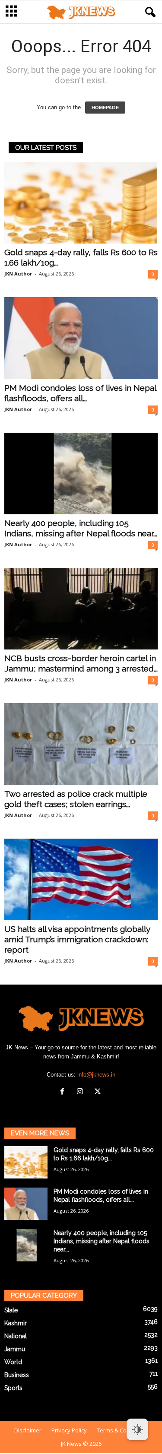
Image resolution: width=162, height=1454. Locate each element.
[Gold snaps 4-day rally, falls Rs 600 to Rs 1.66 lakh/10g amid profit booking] (81, 203)
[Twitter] (99, 1092)
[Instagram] (82, 1092)
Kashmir (15, 1323)
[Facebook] (64, 1092)
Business (16, 1375)
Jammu (14, 1349)
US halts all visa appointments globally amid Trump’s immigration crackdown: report (77, 939)
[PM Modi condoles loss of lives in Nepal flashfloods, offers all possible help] (81, 338)
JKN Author (18, 273)
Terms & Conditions (122, 1430)
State (11, 1310)
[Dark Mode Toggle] (137, 1429)
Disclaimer (27, 1430)
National (15, 1336)
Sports (13, 1387)
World (13, 1362)
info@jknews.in (96, 1074)
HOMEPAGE (105, 107)
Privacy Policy (69, 1430)
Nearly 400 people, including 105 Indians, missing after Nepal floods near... (101, 1241)
